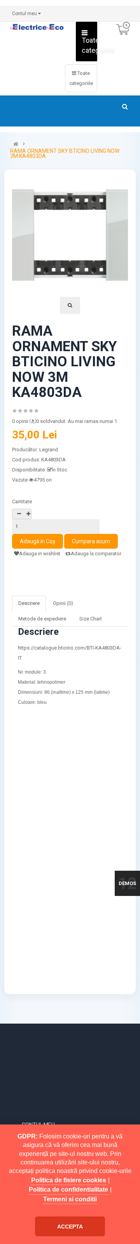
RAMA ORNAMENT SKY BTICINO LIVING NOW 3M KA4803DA (64, 154)
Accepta (70, 1226)
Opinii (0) (63, 603)
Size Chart (90, 619)
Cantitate (22, 501)
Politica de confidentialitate (68, 1189)
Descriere (29, 603)
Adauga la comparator (96, 553)
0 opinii (20, 421)
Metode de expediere (42, 619)
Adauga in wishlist (39, 553)
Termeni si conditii (70, 1199)
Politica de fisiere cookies (68, 1180)
